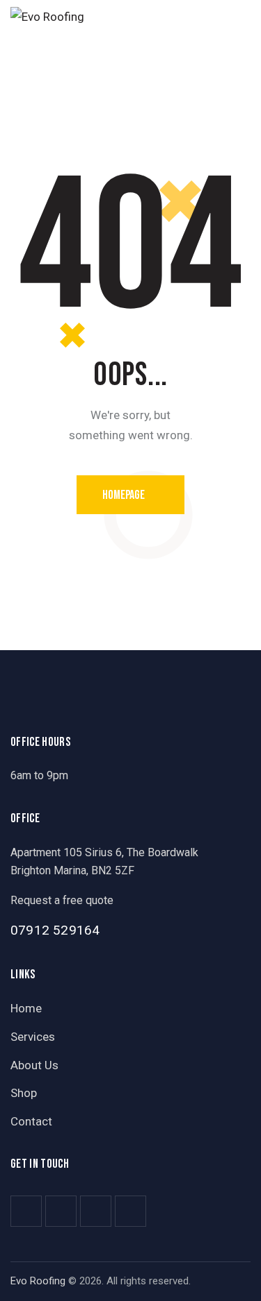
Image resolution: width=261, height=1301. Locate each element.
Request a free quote (61, 900)
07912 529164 (55, 930)
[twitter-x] (61, 1211)
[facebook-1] (26, 1211)
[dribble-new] (95, 1211)
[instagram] (130, 1211)
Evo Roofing (37, 1281)
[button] (246, 16)
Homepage (123, 495)
